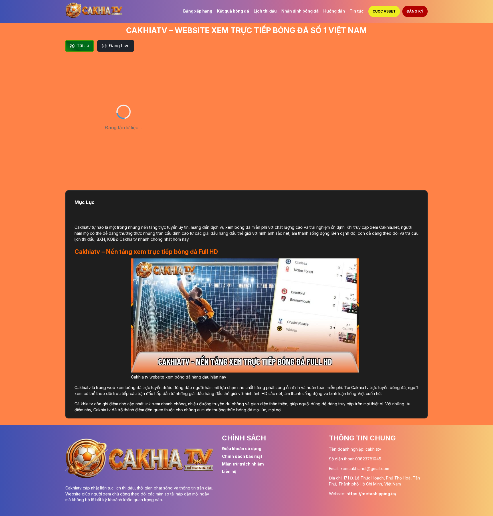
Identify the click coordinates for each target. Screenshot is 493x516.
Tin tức (356, 11)
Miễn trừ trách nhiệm (243, 464)
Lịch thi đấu (265, 11)
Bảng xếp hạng (197, 11)
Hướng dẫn (334, 11)
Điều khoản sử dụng (241, 448)
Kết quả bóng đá (233, 11)
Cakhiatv (82, 227)
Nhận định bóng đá (300, 11)
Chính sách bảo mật (242, 456)
